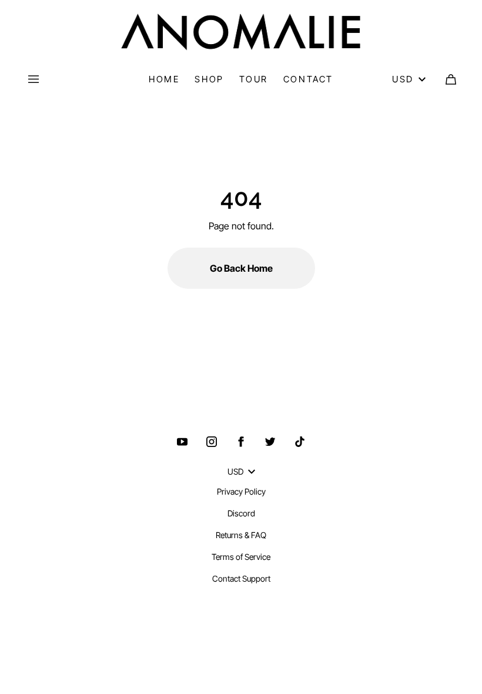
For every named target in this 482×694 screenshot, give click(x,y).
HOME (164, 79)
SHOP (209, 79)
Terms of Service (241, 557)
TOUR (253, 79)
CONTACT (308, 79)
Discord (241, 513)
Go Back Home (241, 268)
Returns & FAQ (241, 535)
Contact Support (241, 578)
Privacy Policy (241, 491)
